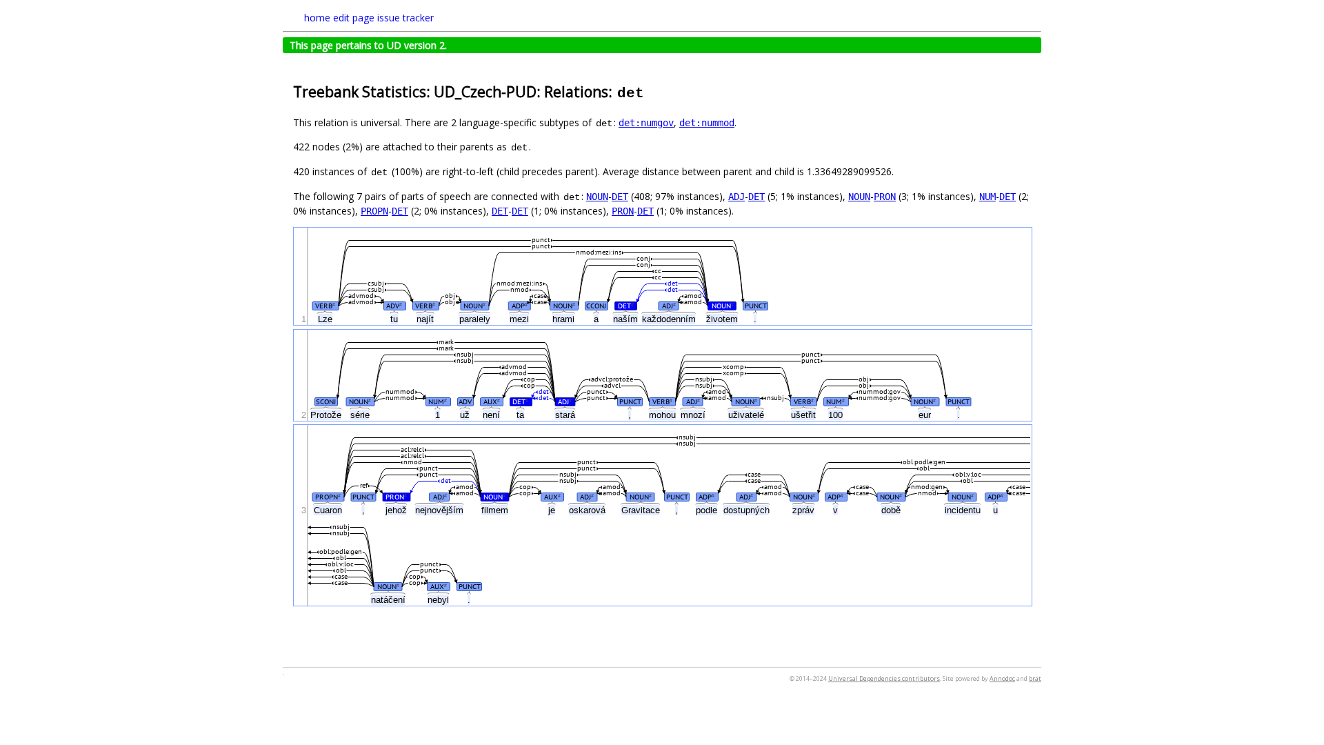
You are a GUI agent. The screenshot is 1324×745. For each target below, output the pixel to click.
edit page (353, 17)
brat (1035, 678)
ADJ (736, 196)
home (317, 17)
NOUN (597, 196)
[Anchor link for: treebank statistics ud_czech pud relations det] (652, 90)
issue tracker (405, 17)
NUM (987, 196)
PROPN (374, 211)
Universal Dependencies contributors (884, 678)
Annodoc (1002, 678)
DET (620, 196)
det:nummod (706, 122)
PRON (885, 196)
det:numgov (646, 122)
